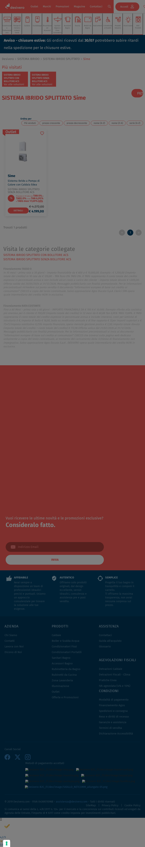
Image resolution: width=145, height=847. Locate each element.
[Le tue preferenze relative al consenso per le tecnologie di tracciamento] (6, 843)
